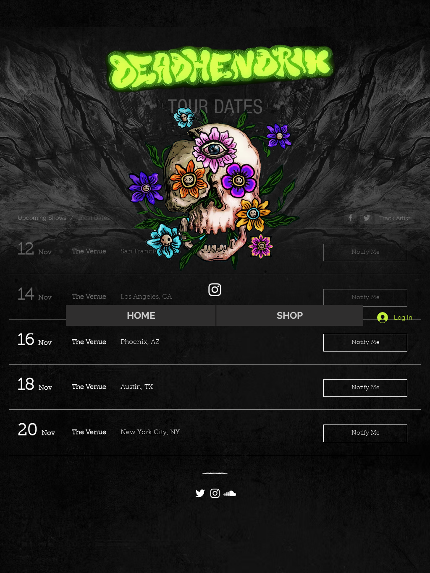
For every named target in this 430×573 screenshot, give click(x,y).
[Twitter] (200, 493)
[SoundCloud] (229, 493)
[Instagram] (214, 289)
